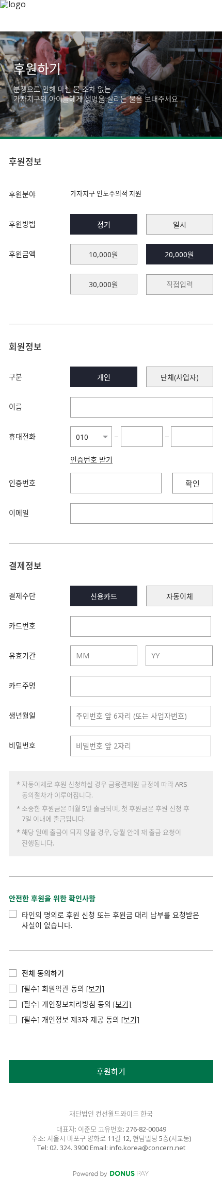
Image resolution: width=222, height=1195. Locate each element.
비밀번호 (22, 745)
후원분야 (22, 194)
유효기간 (22, 655)
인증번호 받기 (91, 459)
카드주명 (22, 685)
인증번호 (22, 483)
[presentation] (179, 284)
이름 (15, 406)
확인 (192, 483)
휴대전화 (22, 436)
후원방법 (22, 224)
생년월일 (22, 715)
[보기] (95, 988)
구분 (15, 376)
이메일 (19, 513)
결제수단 (22, 596)
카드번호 (22, 625)
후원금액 (22, 254)
